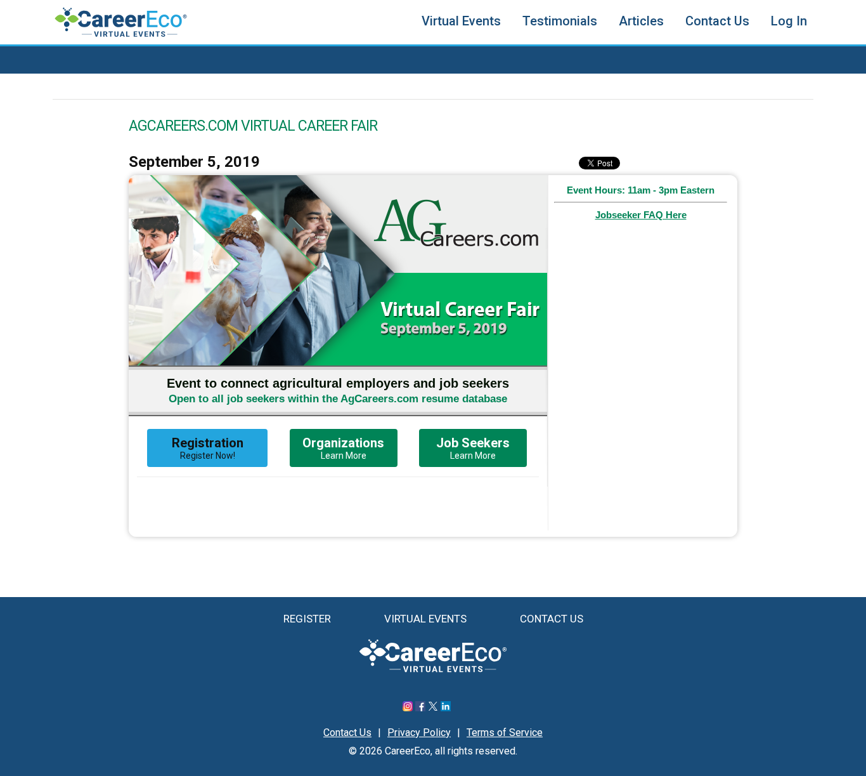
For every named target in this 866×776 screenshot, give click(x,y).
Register (307, 618)
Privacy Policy (419, 733)
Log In (789, 21)
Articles (641, 21)
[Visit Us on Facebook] (420, 708)
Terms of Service (505, 733)
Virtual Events (461, 21)
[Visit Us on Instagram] (408, 708)
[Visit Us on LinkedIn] (446, 708)
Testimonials (559, 21)
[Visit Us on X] (433, 708)
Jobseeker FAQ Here (641, 214)
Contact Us (717, 21)
